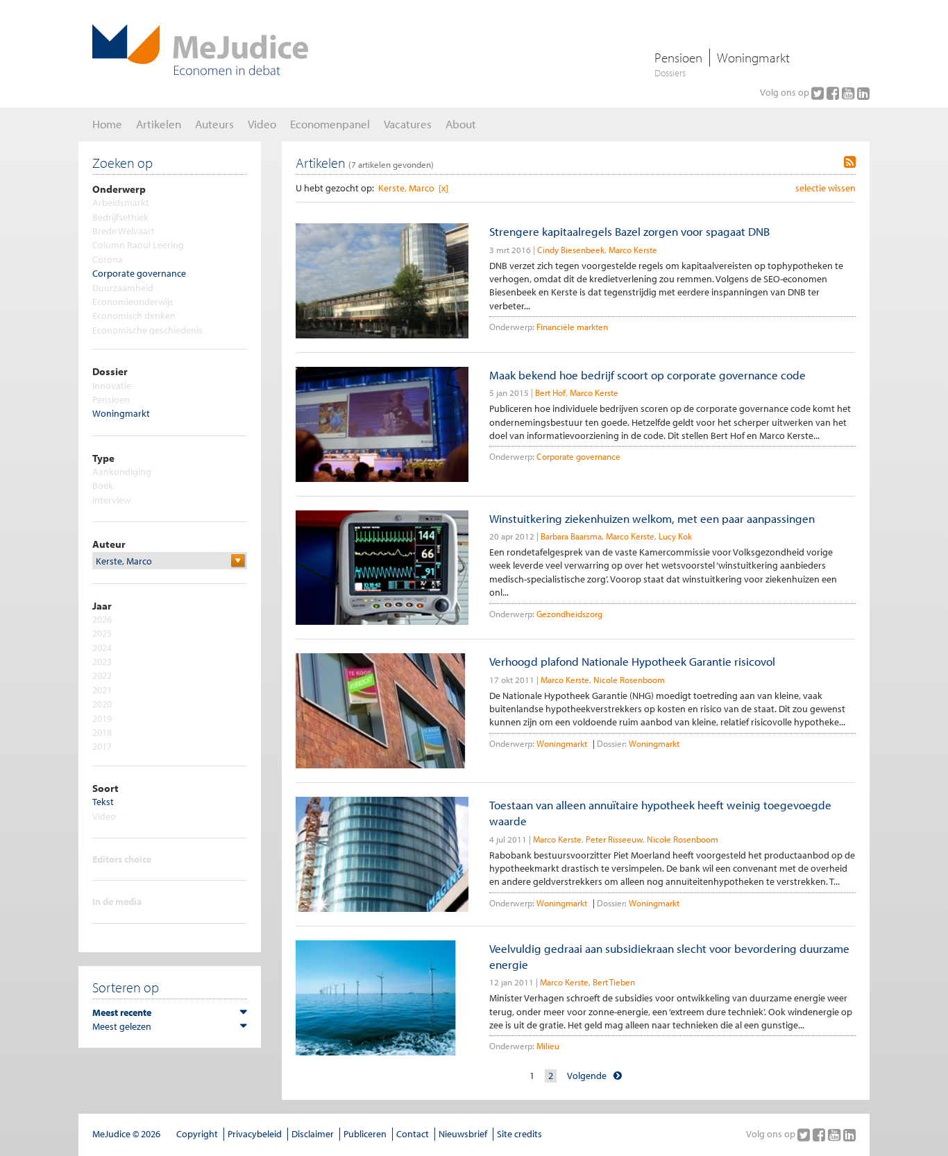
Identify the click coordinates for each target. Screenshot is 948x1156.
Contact (412, 1134)
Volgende (587, 1075)
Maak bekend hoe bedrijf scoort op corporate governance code (647, 375)
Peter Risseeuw (614, 839)
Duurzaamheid (122, 288)
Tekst (103, 801)
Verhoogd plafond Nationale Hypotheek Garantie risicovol (632, 661)
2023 (102, 661)
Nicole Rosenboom (629, 679)
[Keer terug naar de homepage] (200, 50)
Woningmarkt (753, 57)
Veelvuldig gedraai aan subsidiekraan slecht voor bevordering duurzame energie (669, 956)
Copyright (197, 1134)
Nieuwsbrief (463, 1134)
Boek (102, 485)
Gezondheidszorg (569, 613)
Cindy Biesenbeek (570, 249)
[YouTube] (849, 93)
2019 (102, 718)
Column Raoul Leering (138, 245)
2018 (102, 732)
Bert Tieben (614, 981)
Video (104, 816)
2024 (102, 647)
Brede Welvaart (123, 231)
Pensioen (678, 57)
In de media (117, 901)
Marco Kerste (633, 249)
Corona (107, 259)
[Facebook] (834, 93)
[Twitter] (819, 93)
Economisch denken (134, 315)
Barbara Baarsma (571, 536)
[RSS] (850, 162)
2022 (102, 675)
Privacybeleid (255, 1134)
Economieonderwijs (132, 301)
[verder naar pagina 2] (617, 1075)
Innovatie (111, 385)
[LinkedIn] (863, 93)
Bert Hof (550, 392)
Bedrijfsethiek (120, 217)
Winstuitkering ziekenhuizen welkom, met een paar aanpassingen (652, 518)
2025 (102, 633)
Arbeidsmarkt (120, 202)
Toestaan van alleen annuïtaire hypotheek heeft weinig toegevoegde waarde (660, 812)
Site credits (519, 1134)
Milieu (547, 1045)
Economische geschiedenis (147, 330)
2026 (102, 619)
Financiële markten (572, 326)
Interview (111, 500)
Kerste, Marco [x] (413, 188)
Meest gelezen (121, 1026)
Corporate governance (139, 273)
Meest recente (121, 1012)
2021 (102, 690)
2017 (102, 746)
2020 (102, 704)
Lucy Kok (675, 536)
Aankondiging (121, 471)
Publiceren (365, 1134)
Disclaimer (312, 1134)
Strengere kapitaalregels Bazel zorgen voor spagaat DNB (629, 231)
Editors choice (121, 859)
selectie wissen (825, 188)
